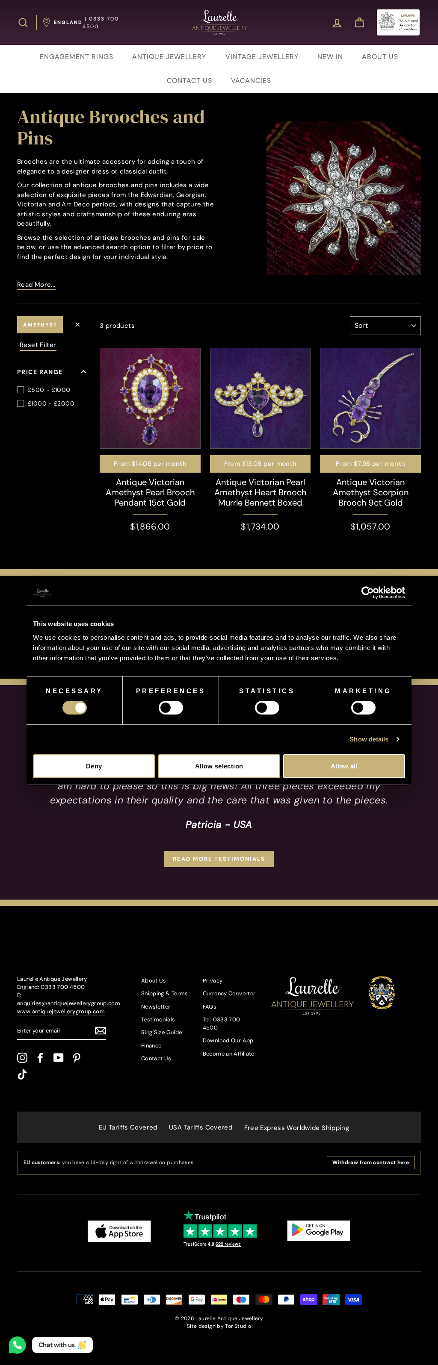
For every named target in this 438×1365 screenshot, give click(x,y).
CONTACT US (189, 80)
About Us (153, 980)
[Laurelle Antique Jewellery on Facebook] (40, 1058)
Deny (94, 766)
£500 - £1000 (49, 390)
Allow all (344, 766)
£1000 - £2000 (51, 403)
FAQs (210, 1006)
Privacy (213, 980)
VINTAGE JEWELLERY (262, 56)
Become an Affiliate (229, 1053)
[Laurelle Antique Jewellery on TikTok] (22, 1074)
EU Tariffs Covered (128, 1127)
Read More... (36, 284)
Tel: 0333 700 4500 (221, 1023)
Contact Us (156, 1058)
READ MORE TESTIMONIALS (219, 858)
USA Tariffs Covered (200, 1127)
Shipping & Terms (164, 993)
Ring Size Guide (161, 1032)
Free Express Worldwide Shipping (296, 1128)
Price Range (40, 372)
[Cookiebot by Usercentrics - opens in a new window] (367, 592)
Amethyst (40, 324)
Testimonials (158, 1019)
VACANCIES (251, 80)
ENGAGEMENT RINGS (76, 56)
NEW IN (330, 56)
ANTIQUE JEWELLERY (169, 56)
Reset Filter (38, 345)
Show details (368, 739)
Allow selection (219, 766)
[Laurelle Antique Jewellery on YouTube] (58, 1058)
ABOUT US (380, 56)
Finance (151, 1045)
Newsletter (156, 1006)
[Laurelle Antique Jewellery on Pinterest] (76, 1058)
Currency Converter (229, 993)
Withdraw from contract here (370, 1162)
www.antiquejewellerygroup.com (61, 1011)
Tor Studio (238, 1326)
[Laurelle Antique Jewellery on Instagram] (22, 1058)
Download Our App (228, 1040)
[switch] (171, 708)
